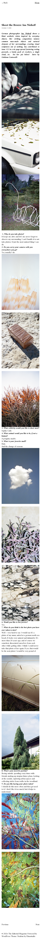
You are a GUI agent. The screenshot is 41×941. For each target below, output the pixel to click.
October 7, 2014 (6, 28)
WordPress (6, 936)
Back (6, 3)
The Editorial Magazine (17, 933)
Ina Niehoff (26, 33)
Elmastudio (30, 936)
